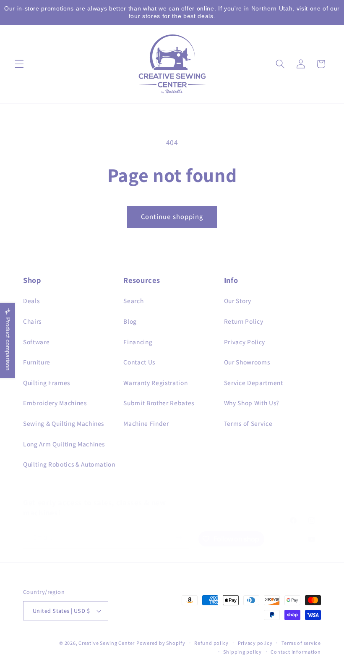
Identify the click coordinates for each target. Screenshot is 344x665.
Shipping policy (242, 652)
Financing (137, 342)
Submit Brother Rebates (158, 402)
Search (133, 300)
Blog (130, 321)
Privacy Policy (244, 342)
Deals (31, 300)
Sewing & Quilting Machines (63, 423)
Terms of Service (248, 423)
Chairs (32, 321)
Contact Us (139, 362)
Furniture (36, 362)
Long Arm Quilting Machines (64, 444)
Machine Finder (146, 423)
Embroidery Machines (55, 402)
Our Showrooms (247, 362)
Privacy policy (255, 643)
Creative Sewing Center (106, 643)
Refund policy (211, 643)
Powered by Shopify (160, 643)
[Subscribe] (179, 538)
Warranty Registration (155, 382)
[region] (172, 12)
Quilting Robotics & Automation (69, 464)
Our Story (237, 300)
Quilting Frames (46, 382)
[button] (19, 64)
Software (36, 342)
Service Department (253, 382)
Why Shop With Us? (251, 402)
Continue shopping (172, 216)
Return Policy (243, 321)
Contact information (296, 652)
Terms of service (301, 643)
